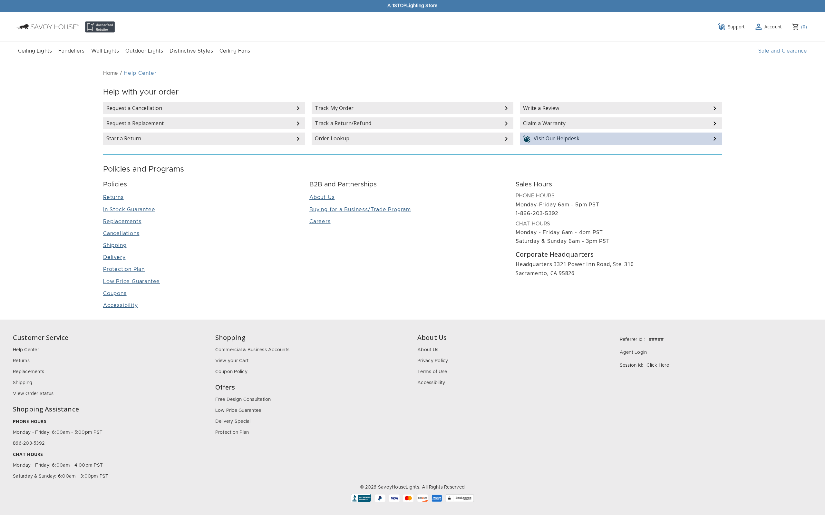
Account (773, 27)
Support (736, 27)
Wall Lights (105, 51)
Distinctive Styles (191, 51)
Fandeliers (71, 51)
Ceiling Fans (234, 51)
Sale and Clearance (782, 51)
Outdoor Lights (144, 51)
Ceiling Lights (35, 51)
